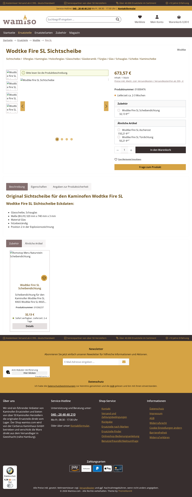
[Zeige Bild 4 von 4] (71, 139)
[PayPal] (97, 468)
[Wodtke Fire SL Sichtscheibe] (64, 110)
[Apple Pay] (107, 468)
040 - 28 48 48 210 (82, 8)
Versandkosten (87, 487)
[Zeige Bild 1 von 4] (57, 139)
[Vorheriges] (22, 106)
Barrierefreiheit (158, 432)
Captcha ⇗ (42, 376)
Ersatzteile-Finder (111, 431)
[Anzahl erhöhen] (131, 150)
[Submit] (124, 361)
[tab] (17, 186)
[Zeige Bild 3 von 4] (67, 139)
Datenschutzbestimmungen (62, 386)
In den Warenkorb (160, 150)
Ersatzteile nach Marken (115, 426)
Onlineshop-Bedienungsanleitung (120, 436)
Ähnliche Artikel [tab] (34, 243)
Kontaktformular (127, 8)
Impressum (156, 413)
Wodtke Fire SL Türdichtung (137, 137)
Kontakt (106, 408)
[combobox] (80, 19)
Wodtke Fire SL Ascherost (136, 130)
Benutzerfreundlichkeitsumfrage (120, 441)
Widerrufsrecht (158, 423)
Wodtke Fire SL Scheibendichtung (141, 110)
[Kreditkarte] (118, 468)
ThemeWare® (125, 491)
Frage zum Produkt (150, 167)
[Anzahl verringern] (117, 150)
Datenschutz (157, 408)
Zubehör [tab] (14, 243)
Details (30, 326)
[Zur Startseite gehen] (19, 19)
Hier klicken (30, 373)
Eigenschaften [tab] (39, 186)
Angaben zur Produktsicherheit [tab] (70, 186)
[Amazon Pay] (74, 468)
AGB (112, 386)
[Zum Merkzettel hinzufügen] (44, 278)
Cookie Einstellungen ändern (166, 427)
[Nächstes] (106, 106)
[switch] (10, 485)
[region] (57, 106)
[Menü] (15, 467)
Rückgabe (107, 421)
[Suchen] (117, 19)
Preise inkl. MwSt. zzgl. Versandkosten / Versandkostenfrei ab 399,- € (148, 81)
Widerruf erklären (160, 437)
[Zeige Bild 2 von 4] (62, 139)
